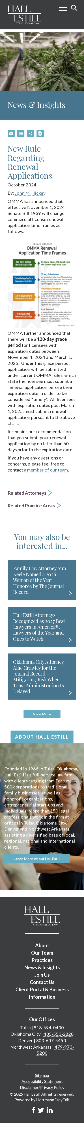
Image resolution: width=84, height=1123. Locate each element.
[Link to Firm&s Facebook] (33, 1110)
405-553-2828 (59, 1034)
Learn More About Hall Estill (37, 858)
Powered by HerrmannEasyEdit (42, 1099)
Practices (42, 960)
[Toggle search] (74, 8)
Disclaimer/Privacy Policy (42, 1087)
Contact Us (42, 982)
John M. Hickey (30, 193)
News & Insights (42, 967)
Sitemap (42, 1075)
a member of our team (46, 469)
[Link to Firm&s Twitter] (41, 1110)
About (42, 945)
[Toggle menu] (63, 6)
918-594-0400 (49, 1027)
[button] (11, 133)
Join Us (42, 975)
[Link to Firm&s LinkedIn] (50, 1110)
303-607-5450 (51, 1040)
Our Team (42, 953)
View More (42, 714)
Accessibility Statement (42, 1081)
